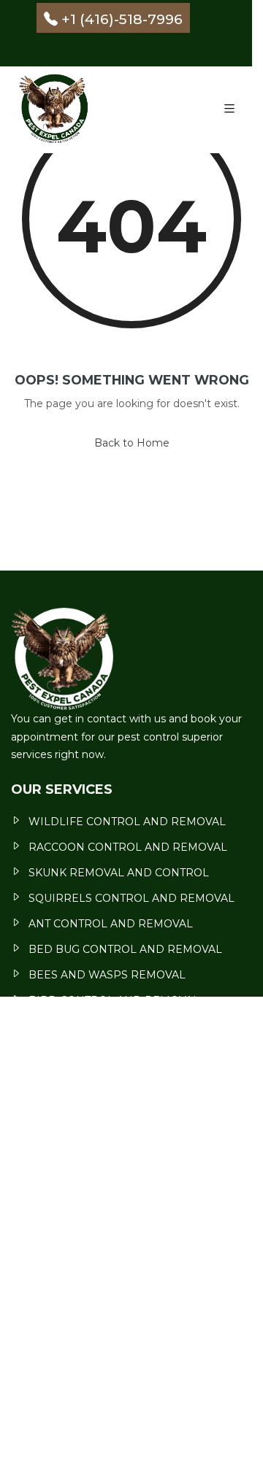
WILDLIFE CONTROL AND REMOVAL (127, 821)
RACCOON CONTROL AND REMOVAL (127, 847)
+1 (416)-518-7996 (122, 18)
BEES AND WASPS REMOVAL (107, 974)
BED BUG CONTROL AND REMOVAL (125, 949)
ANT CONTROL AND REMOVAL (110, 923)
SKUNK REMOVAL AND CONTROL (118, 872)
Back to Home (131, 442)
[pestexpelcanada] (56, 109)
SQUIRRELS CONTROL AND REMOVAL (131, 898)
